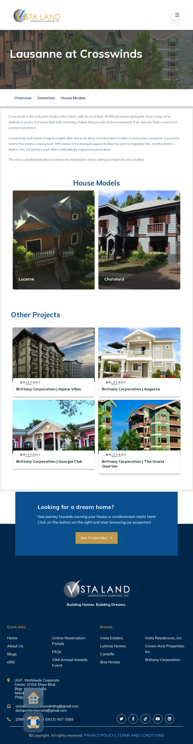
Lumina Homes (113, 646)
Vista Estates (111, 638)
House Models (73, 97)
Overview (23, 97)
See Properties (94, 538)
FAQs (56, 651)
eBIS (11, 662)
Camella (107, 654)
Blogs (12, 654)
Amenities (46, 97)
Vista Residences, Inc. (163, 638)
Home (12, 638)
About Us (15, 646)
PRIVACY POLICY (99, 735)
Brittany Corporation (162, 659)
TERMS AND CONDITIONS (140, 735)
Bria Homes (110, 662)
